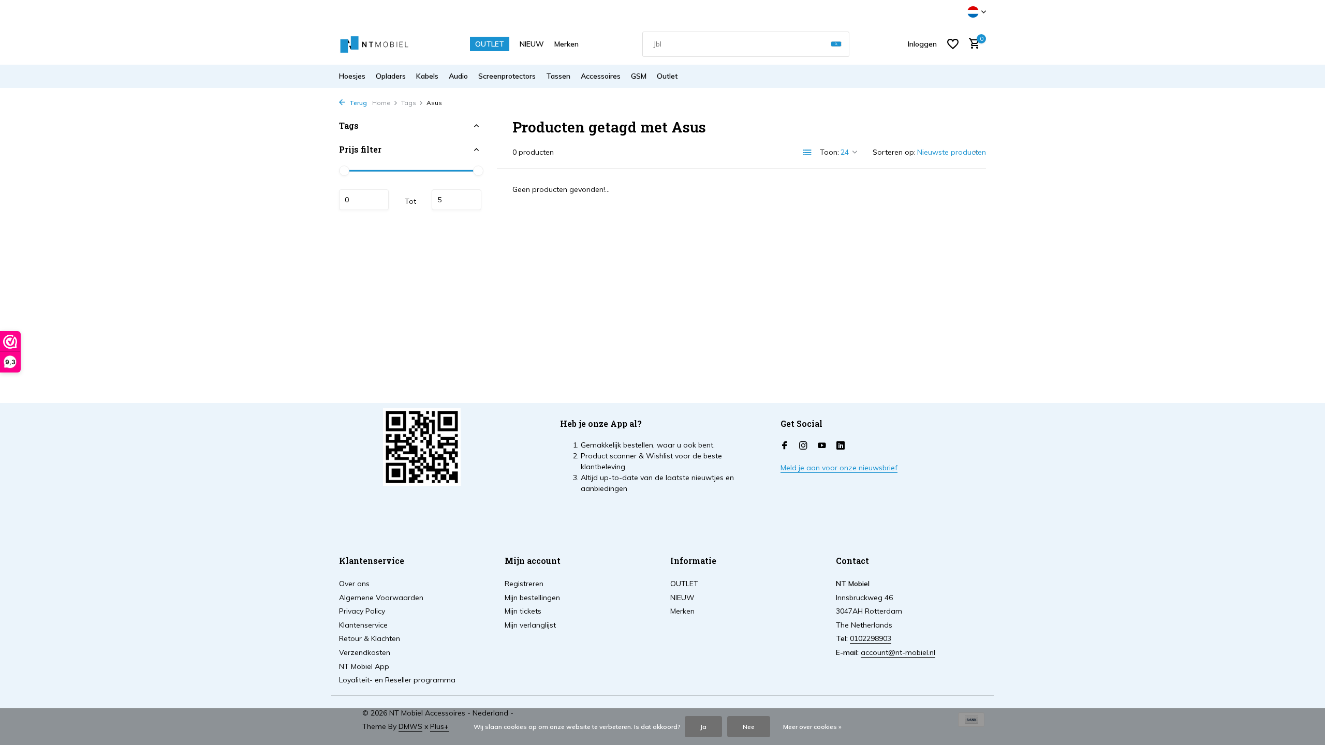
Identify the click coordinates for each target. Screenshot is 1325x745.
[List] (807, 152)
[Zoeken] (836, 44)
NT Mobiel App (364, 666)
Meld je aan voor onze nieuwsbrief (839, 467)
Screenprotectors (507, 76)
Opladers (391, 76)
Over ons (354, 583)
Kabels (427, 76)
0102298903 (870, 638)
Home (381, 103)
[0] (972, 44)
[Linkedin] (840, 446)
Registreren (524, 583)
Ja (703, 727)
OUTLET (489, 44)
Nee (749, 727)
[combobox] (745, 44)
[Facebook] (785, 446)
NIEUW (532, 44)
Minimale (364, 199)
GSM (638, 76)
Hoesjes (352, 76)
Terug (357, 103)
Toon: (829, 152)
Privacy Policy (362, 611)
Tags (408, 103)
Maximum (456, 199)
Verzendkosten (364, 652)
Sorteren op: (894, 152)
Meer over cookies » (812, 727)
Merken (566, 44)
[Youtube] (822, 446)
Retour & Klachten (369, 638)
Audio (458, 76)
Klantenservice (363, 625)
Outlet (667, 76)
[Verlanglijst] (953, 44)
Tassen (558, 76)
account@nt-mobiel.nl (898, 652)
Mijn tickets (523, 611)
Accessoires (601, 76)
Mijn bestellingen (532, 597)
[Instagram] (803, 446)
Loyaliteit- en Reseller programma (397, 679)
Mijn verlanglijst (530, 625)
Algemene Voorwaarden (381, 597)
